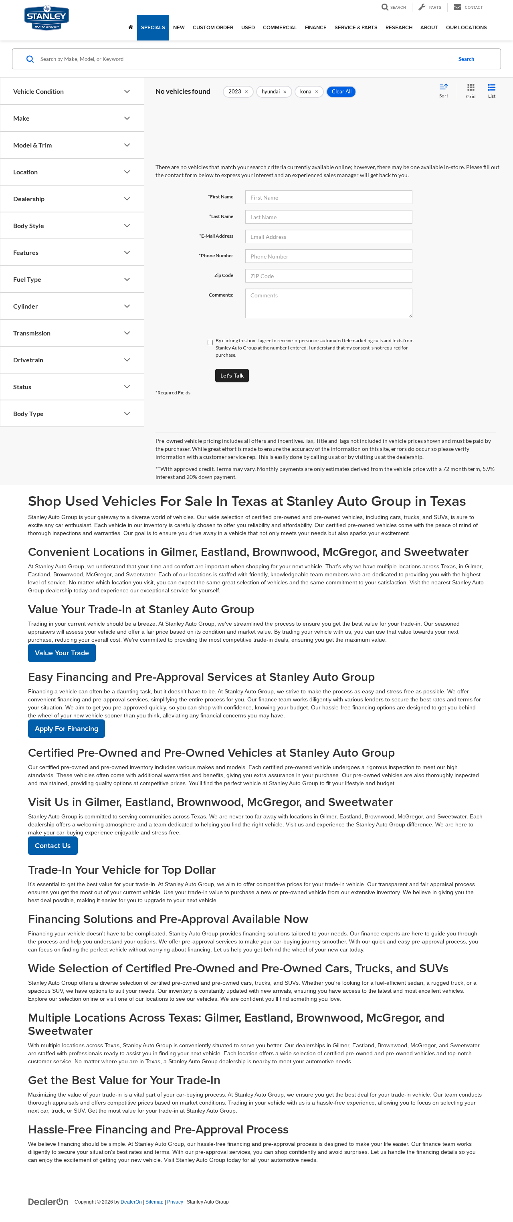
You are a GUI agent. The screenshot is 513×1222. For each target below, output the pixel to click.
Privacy (175, 1202)
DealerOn (131, 1202)
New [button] (179, 27)
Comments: (221, 295)
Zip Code (223, 275)
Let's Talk (232, 376)
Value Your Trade (62, 653)
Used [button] (248, 27)
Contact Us (53, 845)
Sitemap (154, 1202)
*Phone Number (216, 255)
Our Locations (466, 27)
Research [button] (399, 27)
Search (466, 59)
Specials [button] (153, 27)
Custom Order (213, 27)
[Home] (130, 27)
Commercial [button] (280, 27)
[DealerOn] (48, 1201)
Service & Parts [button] (356, 27)
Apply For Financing (66, 728)
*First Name (220, 197)
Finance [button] (316, 27)
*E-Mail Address (216, 236)
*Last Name (221, 216)
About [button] (429, 27)
